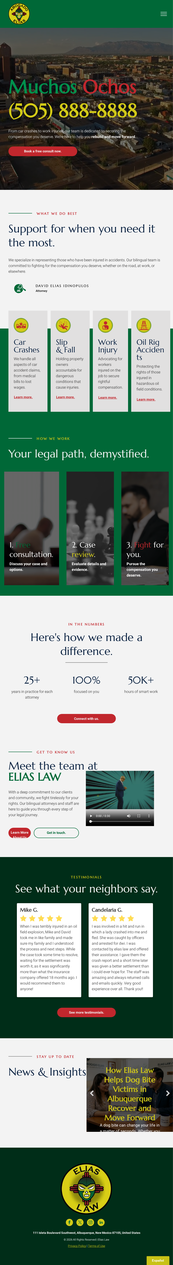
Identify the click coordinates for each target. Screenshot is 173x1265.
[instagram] (90, 1223)
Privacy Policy (77, 1246)
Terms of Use (96, 1246)
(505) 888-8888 (72, 110)
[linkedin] (101, 1223)
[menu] (163, 13)
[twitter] (80, 1223)
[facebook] (69, 1223)
